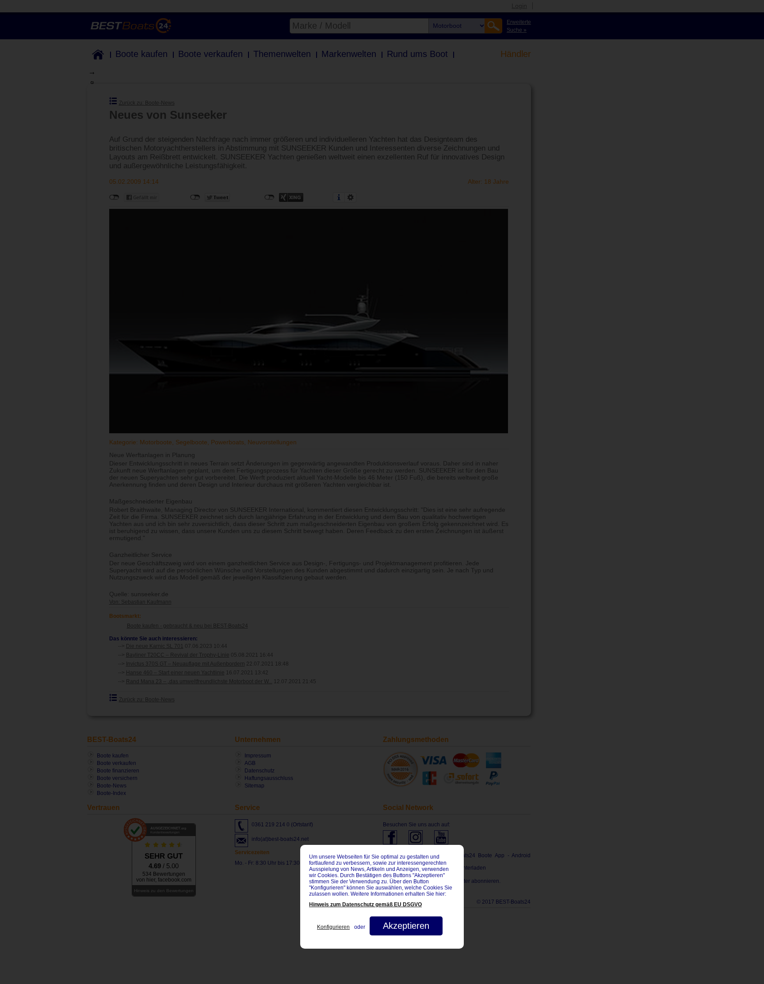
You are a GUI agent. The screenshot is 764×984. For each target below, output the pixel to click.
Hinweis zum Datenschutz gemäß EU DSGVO (365, 904)
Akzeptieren (406, 926)
